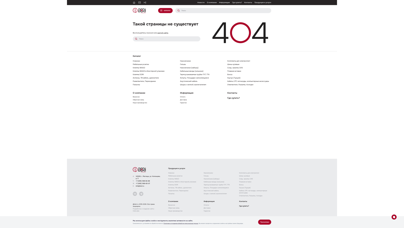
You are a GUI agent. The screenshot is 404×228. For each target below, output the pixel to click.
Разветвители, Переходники (144, 81)
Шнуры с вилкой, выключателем (193, 84)
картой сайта (162, 33)
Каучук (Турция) (233, 78)
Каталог (137, 56)
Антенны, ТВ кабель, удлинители (146, 78)
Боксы (229, 74)
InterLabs (136, 211)
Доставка (183, 100)
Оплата (182, 97)
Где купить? (237, 2)
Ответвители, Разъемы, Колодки (240, 84)
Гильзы (183, 64)
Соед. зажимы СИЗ (235, 68)
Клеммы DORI (138, 74)
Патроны (136, 84)
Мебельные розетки (141, 64)
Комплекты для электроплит (238, 61)
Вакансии (136, 97)
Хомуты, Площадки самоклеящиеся (194, 78)
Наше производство (140, 103)
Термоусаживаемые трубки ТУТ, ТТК (194, 74)
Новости (201, 2)
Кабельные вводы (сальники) (191, 71)
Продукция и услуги (262, 2)
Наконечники (185, 61)
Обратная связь (138, 100)
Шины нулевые (233, 64)
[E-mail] (139, 2)
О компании (212, 2)
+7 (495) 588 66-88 (143, 181)
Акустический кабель (188, 81)
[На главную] (134, 2)
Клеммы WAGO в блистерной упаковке (148, 71)
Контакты (248, 2)
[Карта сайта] (145, 2)
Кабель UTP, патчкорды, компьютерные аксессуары (248, 81)
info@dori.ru (140, 186)
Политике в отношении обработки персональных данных (181, 223)
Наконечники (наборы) (189, 68)
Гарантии (183, 103)
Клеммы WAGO (139, 68)
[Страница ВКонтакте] (135, 194)
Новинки (136, 61)
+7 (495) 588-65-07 (143, 183)
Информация (224, 2)
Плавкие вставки (234, 71)
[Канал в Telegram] (141, 194)
